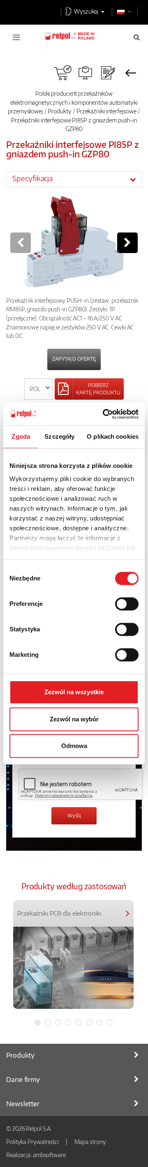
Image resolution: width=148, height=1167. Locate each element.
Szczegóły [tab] (59, 436)
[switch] (127, 603)
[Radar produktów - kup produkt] (62, 72)
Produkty (59, 111)
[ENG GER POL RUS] (38, 389)
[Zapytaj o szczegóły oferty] (108, 72)
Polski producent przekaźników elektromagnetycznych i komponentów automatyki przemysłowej (73, 102)
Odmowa (74, 745)
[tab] (74, 179)
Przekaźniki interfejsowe (106, 111)
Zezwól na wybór (74, 719)
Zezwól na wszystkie (74, 691)
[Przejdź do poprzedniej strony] (130, 72)
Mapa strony (90, 1141)
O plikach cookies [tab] (113, 436)
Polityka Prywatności (32, 1141)
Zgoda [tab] (21, 436)
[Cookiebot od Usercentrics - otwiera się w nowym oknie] (104, 414)
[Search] (137, 37)
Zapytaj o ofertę (73, 359)
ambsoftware (49, 1154)
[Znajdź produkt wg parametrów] (85, 72)
